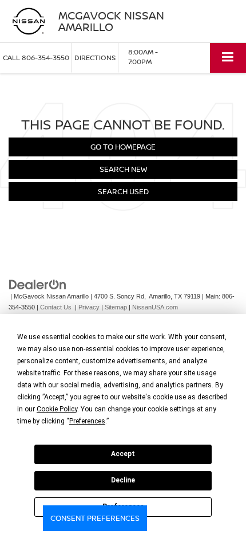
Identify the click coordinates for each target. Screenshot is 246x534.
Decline (123, 480)
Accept (123, 454)
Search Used (123, 191)
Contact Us (56, 307)
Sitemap (116, 307)
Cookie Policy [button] (57, 409)
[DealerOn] (38, 284)
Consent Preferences (95, 518)
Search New (123, 169)
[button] (36, 57)
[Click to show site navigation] (228, 57)
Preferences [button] (87, 421)
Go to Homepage (123, 147)
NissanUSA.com (155, 307)
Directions (95, 57)
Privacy (89, 307)
